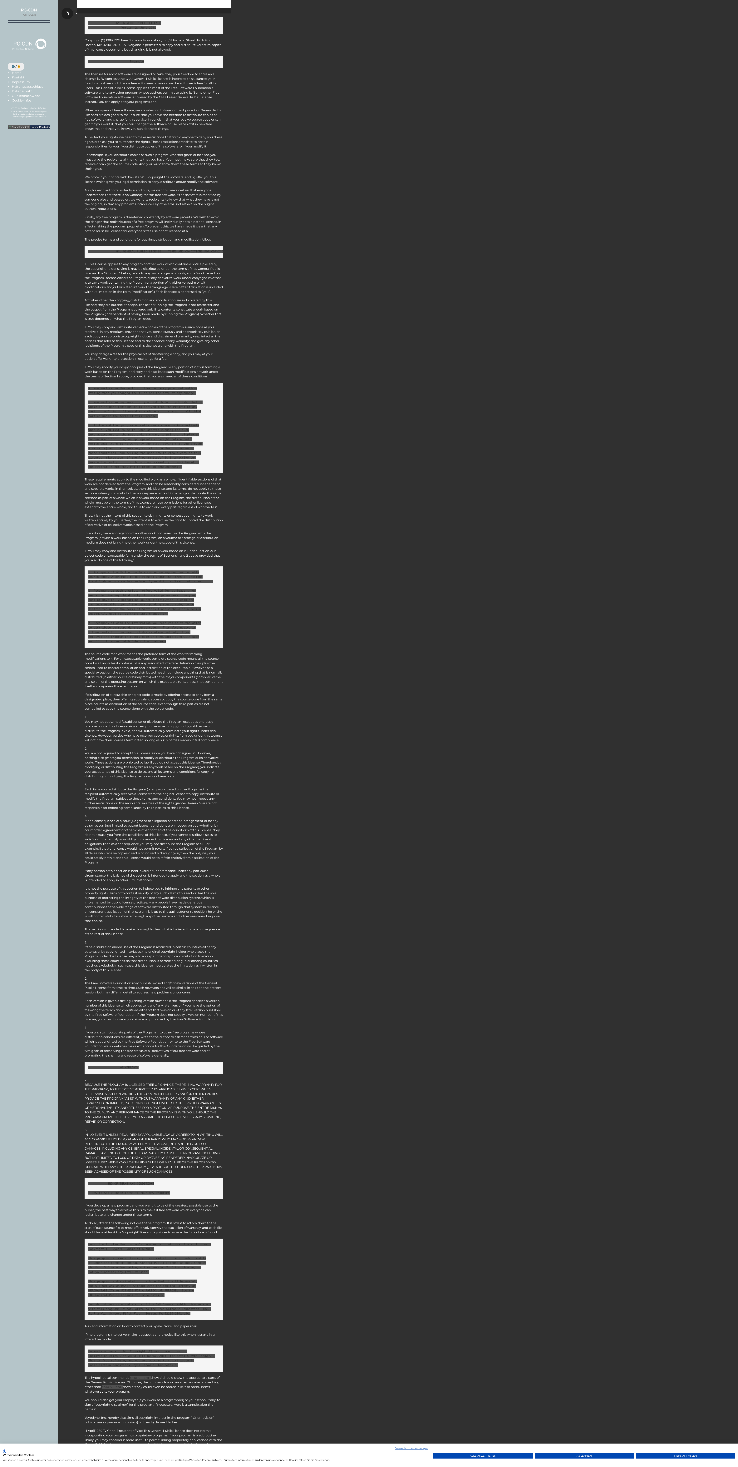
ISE (44, 117)
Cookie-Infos (21, 100)
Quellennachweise (26, 96)
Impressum (21, 82)
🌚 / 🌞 (16, 66)
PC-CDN (29, 10)
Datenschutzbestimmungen (411, 1448)
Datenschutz (22, 91)
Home (17, 73)
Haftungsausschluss (27, 86)
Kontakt (18, 77)
